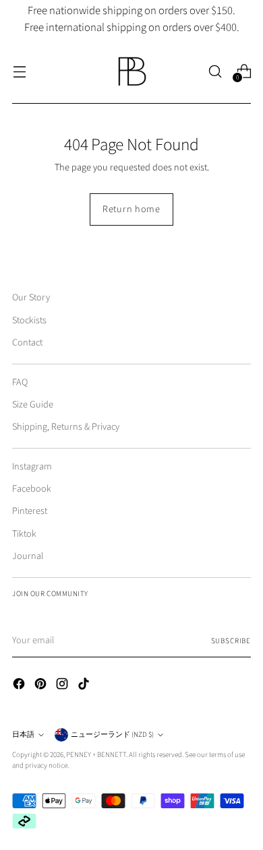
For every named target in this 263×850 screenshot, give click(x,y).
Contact (27, 342)
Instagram (32, 466)
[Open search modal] (215, 71)
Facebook (31, 489)
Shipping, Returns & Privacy (65, 427)
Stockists (29, 320)
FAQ (20, 382)
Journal (27, 556)
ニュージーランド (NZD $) (112, 734)
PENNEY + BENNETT (96, 755)
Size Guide (32, 404)
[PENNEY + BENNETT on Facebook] (20, 685)
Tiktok (24, 534)
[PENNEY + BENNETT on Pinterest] (42, 685)
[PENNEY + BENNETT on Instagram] (63, 685)
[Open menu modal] (19, 71)
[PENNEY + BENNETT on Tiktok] (85, 685)
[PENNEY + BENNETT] (131, 71)
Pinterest (29, 511)
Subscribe (231, 641)
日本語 (23, 734)
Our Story (31, 297)
